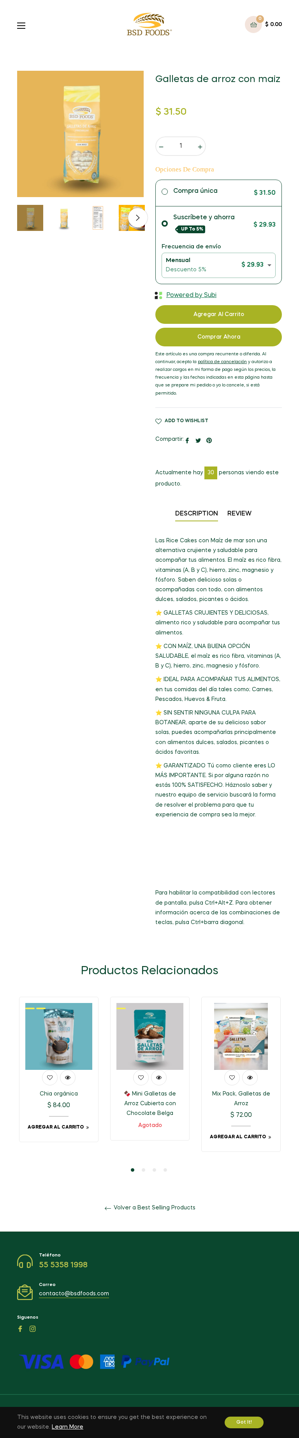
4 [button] (165, 1170)
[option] (58, 1075)
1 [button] (132, 1170)
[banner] (218, 820)
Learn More (67, 1427)
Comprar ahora (218, 337)
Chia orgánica (59, 1094)
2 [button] (143, 1170)
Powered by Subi (191, 295)
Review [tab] (240, 514)
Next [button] (138, 217)
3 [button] (154, 1170)
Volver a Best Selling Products (153, 1208)
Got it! (244, 1422)
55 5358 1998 (63, 1265)
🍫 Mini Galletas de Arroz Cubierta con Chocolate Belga (150, 1103)
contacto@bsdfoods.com (74, 1293)
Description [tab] (196, 514)
